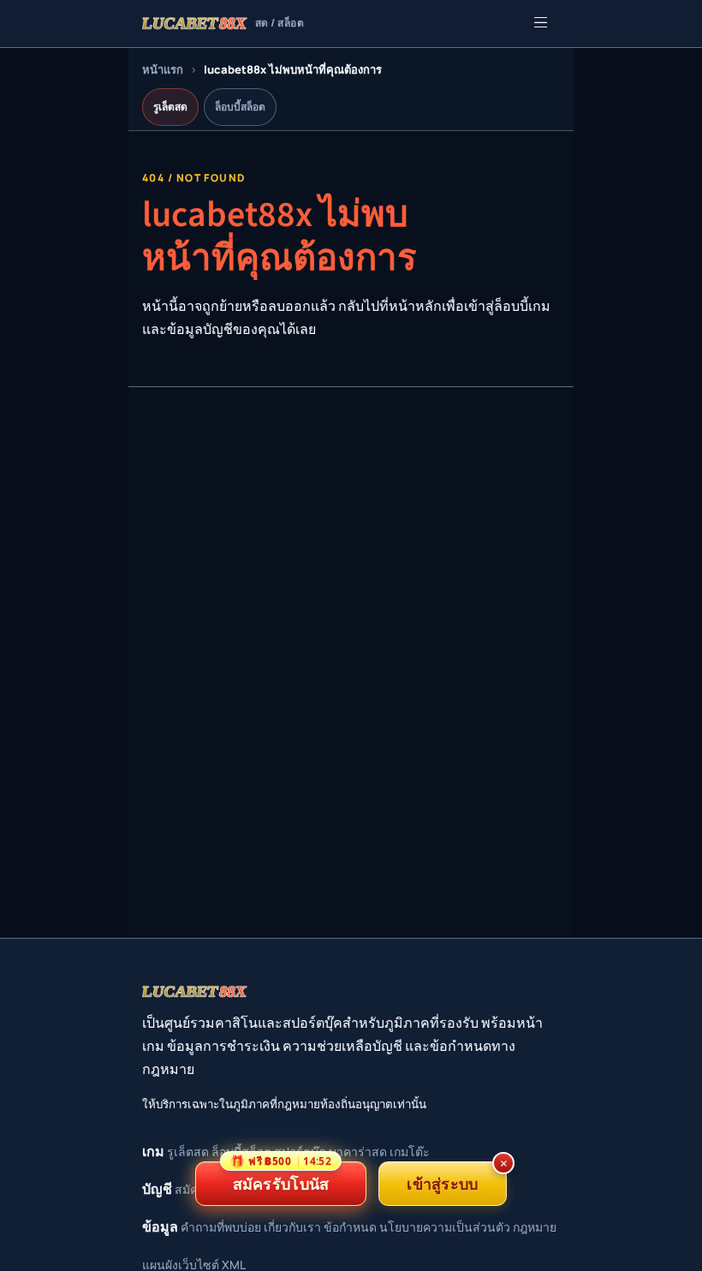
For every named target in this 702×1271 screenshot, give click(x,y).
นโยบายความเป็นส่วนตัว (444, 1227)
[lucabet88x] (195, 992)
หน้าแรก (162, 69)
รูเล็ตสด (170, 106)
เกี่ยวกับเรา (292, 1227)
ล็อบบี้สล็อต (240, 106)
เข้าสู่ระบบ (442, 1183)
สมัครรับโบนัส (280, 1177)
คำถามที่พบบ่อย (221, 1227)
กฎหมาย (534, 1227)
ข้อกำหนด (350, 1227)
